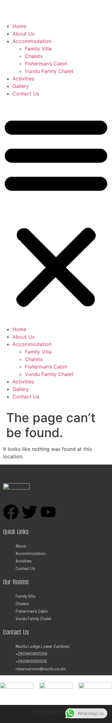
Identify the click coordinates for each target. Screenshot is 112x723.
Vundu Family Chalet (49, 71)
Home (19, 26)
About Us (23, 34)
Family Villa (38, 49)
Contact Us (25, 93)
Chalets (34, 56)
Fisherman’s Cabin (46, 63)
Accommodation (31, 41)
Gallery (20, 86)
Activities (23, 78)
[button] (56, 211)
